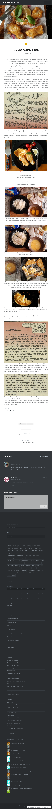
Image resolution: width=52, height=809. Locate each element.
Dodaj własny (44, 456)
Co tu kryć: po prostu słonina (13, 636)
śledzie (13, 575)
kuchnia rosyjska (35, 555)
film (32, 548)
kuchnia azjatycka (33, 553)
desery (38, 545)
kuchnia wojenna (21, 558)
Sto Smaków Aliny (14, 750)
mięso (19, 560)
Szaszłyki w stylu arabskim (12, 644)
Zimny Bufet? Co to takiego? (13, 694)
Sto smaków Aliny (10, 2)
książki (9, 553)
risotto (37, 565)
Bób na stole (9, 657)
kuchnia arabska (25, 553)
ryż (8, 567)
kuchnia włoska (29, 558)
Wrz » (11, 605)
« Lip (8, 605)
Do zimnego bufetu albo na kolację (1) (15, 633)
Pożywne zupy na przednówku (13, 673)
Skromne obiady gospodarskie (13, 723)
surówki (34, 567)
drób (25, 548)
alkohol (9, 545)
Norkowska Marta (11, 563)
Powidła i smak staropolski (12, 618)
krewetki (41, 550)
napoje (42, 560)
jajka (13, 550)
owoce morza (28, 563)
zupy (26, 572)
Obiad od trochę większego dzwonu (14, 720)
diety (9, 548)
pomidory (17, 565)
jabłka (9, 550)
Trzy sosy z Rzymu (11, 670)
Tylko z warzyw (10, 710)
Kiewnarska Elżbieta (33, 550)
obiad (18, 563)
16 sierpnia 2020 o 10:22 (16, 479)
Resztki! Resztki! (10, 647)
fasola (28, 548)
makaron (14, 560)
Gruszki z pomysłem (11, 629)
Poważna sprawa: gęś (11, 622)
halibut (20, 423)
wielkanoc (24, 570)
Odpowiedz (45, 463)
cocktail (28, 545)
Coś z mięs (9, 699)
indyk (40, 548)
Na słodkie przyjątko (11, 725)
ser (20, 567)
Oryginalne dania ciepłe (12, 712)
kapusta (21, 550)
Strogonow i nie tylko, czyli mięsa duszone (16, 681)
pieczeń (39, 563)
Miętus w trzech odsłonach (13, 640)
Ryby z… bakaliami (11, 683)
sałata (12, 567)
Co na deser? (10, 689)
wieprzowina (40, 570)
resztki (33, 565)
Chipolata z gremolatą (11, 625)
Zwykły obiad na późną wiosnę (13, 665)
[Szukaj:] (26, 536)
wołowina (10, 572)
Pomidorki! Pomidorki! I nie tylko (14, 678)
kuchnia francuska (11, 555)
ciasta (24, 545)
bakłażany (15, 545)
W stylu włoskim (10, 733)
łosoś (9, 575)
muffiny (32, 560)
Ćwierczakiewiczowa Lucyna (35, 572)
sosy (23, 567)
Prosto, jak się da (10, 715)
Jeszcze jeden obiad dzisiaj (12, 662)
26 (21, 601)
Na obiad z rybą (10, 668)
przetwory (22, 565)
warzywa (18, 570)
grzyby (36, 548)
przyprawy (28, 565)
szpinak (39, 567)
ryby (25, 423)
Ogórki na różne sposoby (12, 660)
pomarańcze (10, 565)
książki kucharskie (16, 553)
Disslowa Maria (15, 548)
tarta (9, 570)
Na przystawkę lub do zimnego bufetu (15, 728)
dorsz (21, 548)
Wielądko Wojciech (32, 570)
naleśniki (37, 560)
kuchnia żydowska (38, 558)
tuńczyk (13, 570)
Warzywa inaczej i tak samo (13, 691)
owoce (22, 563)
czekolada (34, 545)
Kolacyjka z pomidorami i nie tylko (14, 717)
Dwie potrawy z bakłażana (12, 704)
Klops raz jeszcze (10, 615)
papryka (34, 563)
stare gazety (30, 423)
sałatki (16, 567)
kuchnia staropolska (12, 558)
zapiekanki (16, 572)
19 (21, 598)
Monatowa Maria (25, 560)
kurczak (9, 560)
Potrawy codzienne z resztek (13, 696)
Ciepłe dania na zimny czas (12, 707)
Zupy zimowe (10, 702)
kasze (26, 550)
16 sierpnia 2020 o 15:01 (16, 464)
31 (11, 603)
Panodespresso (14, 743)
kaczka (17, 550)
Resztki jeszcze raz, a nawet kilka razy (15, 686)
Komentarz (43, 506)
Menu (47, 2)
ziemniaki (22, 572)
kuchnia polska (20, 555)
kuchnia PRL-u (28, 555)
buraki (19, 545)
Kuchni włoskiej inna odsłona (13, 731)
